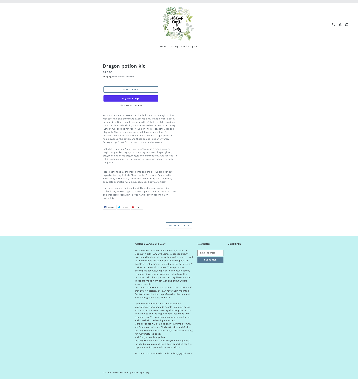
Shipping (107, 76)
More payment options (131, 105)
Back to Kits (181, 225)
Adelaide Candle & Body (121, 372)
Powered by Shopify (140, 372)
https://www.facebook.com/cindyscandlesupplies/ (162, 340)
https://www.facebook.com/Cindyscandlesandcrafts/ (164, 330)
